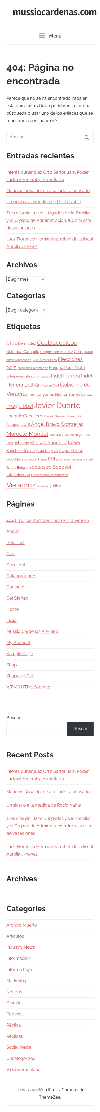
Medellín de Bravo (61, 434)
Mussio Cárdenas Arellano (32, 631)
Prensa (42, 459)
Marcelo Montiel (27, 433)
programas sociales (69, 459)
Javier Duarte (57, 405)
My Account (18, 642)
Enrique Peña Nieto (67, 367)
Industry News (20, 947)
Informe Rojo (19, 969)
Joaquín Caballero (24, 415)
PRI (51, 459)
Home (12, 609)
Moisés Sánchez (48, 442)
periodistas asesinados (21, 459)
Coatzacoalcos (57, 342)
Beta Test (15, 542)
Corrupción (83, 352)
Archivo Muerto (21, 925)
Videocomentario (23, 1069)
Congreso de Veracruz (56, 352)
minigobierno (17, 443)
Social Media (18, 1047)
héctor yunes (42, 394)
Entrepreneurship (19, 376)
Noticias (14, 991)
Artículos (15, 936)
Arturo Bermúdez (21, 343)
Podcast (14, 1013)
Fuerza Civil (50, 385)
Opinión (13, 1002)
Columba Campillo (22, 352)
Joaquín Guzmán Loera (59, 416)
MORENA (43, 451)
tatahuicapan (18, 474)
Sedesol (62, 467)
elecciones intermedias (33, 368)
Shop (11, 664)
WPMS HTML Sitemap (28, 687)
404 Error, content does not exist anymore (47, 520)
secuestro (40, 467)
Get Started (17, 598)
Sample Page (19, 653)
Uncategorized (20, 1058)
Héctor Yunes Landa (73, 394)
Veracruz (20, 484)
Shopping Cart (20, 675)
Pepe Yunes (71, 450)
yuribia (55, 486)
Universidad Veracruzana (49, 475)
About (12, 531)
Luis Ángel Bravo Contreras (52, 424)
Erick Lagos (41, 376)
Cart (10, 553)
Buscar (13, 717)
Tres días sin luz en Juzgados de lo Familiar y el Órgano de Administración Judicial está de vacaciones (48, 220)
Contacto (15, 587)
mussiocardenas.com (55, 12)
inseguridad (19, 406)
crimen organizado (18, 360)
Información (18, 958)
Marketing (16, 980)
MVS (54, 451)
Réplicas (14, 1036)
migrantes (82, 435)
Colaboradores (21, 575)
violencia (42, 486)
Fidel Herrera (65, 376)
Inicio (11, 620)
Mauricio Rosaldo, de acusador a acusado (48, 190)
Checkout (15, 564)
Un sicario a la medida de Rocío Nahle (43, 201)
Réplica (13, 1025)
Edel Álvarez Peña (45, 360)
